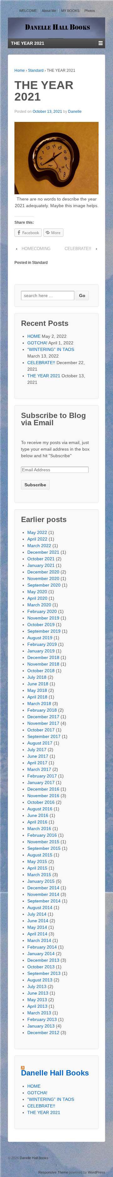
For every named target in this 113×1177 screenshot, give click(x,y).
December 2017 (43, 716)
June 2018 (37, 683)
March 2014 (39, 940)
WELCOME (28, 11)
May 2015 (37, 861)
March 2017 (39, 769)
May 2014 (37, 927)
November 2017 (43, 723)
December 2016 (43, 789)
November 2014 (43, 894)
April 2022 (37, 538)
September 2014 (44, 900)
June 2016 (37, 815)
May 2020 (37, 591)
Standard (36, 70)
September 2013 (44, 973)
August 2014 (39, 907)
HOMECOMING (36, 248)
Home (19, 70)
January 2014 (41, 953)
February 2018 (42, 710)
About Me (49, 11)
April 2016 (37, 821)
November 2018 (43, 664)
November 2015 (43, 841)
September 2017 (44, 736)
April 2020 (37, 598)
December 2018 (43, 657)
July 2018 (36, 677)
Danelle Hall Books (55, 1073)
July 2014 (36, 914)
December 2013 (43, 960)
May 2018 (37, 690)
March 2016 (39, 828)
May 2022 (37, 532)
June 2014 (37, 920)
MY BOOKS (70, 11)
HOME (33, 336)
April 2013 (37, 1006)
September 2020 (44, 585)
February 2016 (42, 835)
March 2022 (39, 545)
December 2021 (43, 552)
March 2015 (39, 874)
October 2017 (41, 729)
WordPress (96, 1172)
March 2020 (39, 604)
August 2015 (39, 854)
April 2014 (37, 933)
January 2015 (41, 881)
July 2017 (36, 749)
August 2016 (39, 808)
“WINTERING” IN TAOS (50, 349)
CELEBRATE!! (78, 248)
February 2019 (42, 644)
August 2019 (39, 637)
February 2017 (42, 775)
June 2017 (37, 756)
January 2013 (41, 1025)
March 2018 (39, 703)
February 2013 (42, 1019)
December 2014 (43, 887)
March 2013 (39, 1012)
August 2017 (39, 742)
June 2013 (37, 993)
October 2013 (41, 966)
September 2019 (44, 631)
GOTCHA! (37, 342)
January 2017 (41, 782)
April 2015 (37, 868)
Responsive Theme (53, 1172)
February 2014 (42, 946)
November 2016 (43, 795)
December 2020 (43, 571)
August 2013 (39, 979)
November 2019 (43, 617)
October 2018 (41, 670)
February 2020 (42, 611)
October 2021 (41, 558)
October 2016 (41, 802)
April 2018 (37, 696)
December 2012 (43, 1032)
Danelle (75, 111)
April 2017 (37, 762)
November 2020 (43, 578)
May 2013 (37, 999)
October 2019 (41, 624)
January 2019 (41, 650)
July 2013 (36, 986)
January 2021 (41, 565)
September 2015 (44, 848)
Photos (89, 11)
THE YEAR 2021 (43, 375)
